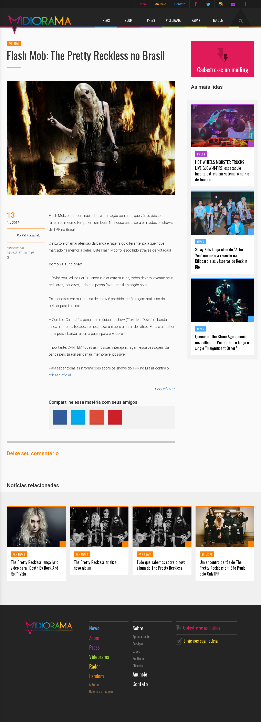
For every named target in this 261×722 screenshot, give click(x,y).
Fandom (218, 20)
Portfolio (138, 658)
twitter (78, 417)
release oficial (60, 375)
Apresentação (141, 636)
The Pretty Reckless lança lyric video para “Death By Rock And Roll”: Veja (34, 568)
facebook (60, 417)
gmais (97, 417)
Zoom (128, 20)
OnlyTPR (168, 389)
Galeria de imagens (101, 691)
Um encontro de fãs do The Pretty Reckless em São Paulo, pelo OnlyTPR (223, 568)
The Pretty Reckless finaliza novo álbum (95, 565)
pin (115, 417)
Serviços (138, 643)
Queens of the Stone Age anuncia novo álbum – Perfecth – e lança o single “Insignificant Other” (222, 342)
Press (151, 20)
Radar (195, 20)
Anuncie (160, 4)
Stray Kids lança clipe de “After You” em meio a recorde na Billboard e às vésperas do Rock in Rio (221, 258)
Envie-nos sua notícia (201, 640)
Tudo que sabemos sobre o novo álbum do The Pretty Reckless (161, 565)
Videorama (173, 20)
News (106, 20)
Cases (136, 651)
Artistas (94, 684)
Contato (179, 4)
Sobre (143, 4)
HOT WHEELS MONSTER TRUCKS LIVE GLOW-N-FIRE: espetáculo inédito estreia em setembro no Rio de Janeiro (222, 170)
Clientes (138, 665)
